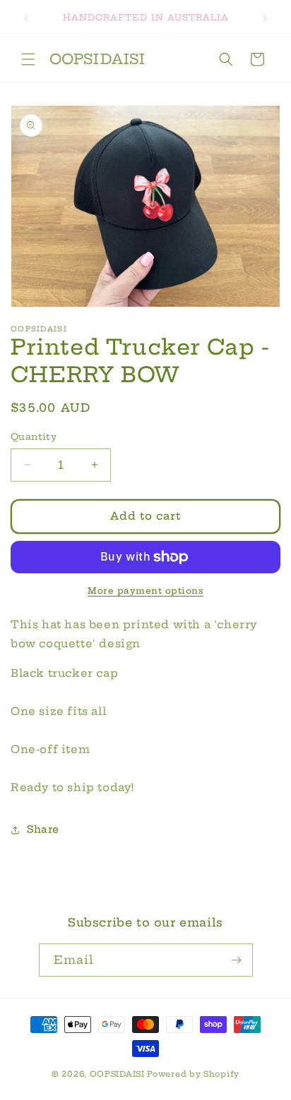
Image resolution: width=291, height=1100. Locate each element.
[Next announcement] (264, 18)
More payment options (145, 590)
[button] (28, 59)
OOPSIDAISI (117, 1074)
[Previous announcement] (26, 18)
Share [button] (43, 829)
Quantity (34, 436)
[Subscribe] (236, 960)
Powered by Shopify (193, 1074)
